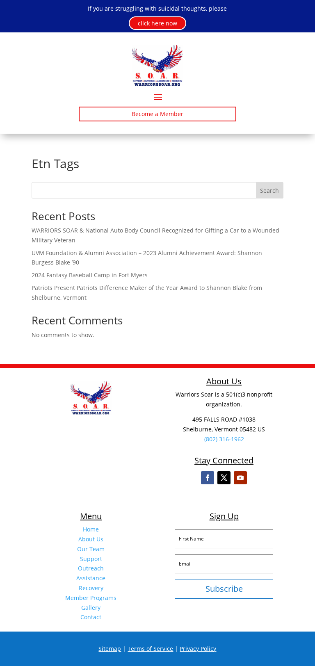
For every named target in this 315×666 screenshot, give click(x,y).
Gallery (90, 607)
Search (269, 190)
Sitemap (109, 648)
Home (91, 529)
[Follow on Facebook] (207, 477)
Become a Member (157, 114)
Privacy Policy (198, 648)
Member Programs (90, 598)
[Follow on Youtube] (240, 477)
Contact (90, 617)
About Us (90, 539)
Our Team (91, 549)
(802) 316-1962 (224, 439)
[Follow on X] (224, 477)
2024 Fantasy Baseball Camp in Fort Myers (90, 275)
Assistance (90, 578)
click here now (157, 23)
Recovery (91, 588)
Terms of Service (150, 648)
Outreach (91, 568)
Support (91, 559)
